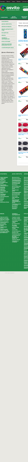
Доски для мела (16, 177)
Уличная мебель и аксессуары (4, 223)
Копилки (2, 197)
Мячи (25, 231)
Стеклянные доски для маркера (16, 204)
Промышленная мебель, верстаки (4, 230)
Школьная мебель (7, 26)
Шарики (2, 199)
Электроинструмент (16, 220)
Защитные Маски (16, 239)
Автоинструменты (16, 231)
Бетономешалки (16, 223)
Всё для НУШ (5, 32)
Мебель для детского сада (7, 30)
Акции (13, 1)
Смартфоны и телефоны (15, 241)
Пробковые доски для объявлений (16, 183)
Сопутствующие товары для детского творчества (4, 179)
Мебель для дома (4, 220)
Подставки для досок (15, 198)
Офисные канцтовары (3, 190)
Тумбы (25, 199)
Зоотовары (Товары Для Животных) (4, 232)
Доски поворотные (16, 186)
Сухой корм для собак (8, 47)
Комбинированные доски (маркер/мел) (16, 181)
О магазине (2, 1)
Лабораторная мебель (3, 227)
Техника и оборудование (6, 38)
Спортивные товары (15, 222)
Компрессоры (15, 232)
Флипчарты (14, 184)
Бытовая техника (16, 218)
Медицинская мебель (3, 225)
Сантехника (15, 229)
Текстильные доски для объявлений (16, 193)
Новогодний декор (4, 196)
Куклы (25, 223)
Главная (20, 23)
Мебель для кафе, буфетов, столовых (4, 219)
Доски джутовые (16, 194)
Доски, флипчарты (7, 24)
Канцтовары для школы (4, 192)
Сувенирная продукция (3, 195)
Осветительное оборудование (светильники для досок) (16, 201)
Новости (8, 1)
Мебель (4, 35)
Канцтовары (5, 21)
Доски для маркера (16, 178)
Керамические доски (15, 190)
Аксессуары (15, 196)
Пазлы (25, 249)
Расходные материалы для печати (4, 182)
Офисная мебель (4, 217)
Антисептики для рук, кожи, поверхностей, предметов (16, 237)
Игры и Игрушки (6, 41)
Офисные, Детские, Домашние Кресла (7, 45)
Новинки (19, 1)
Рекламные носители (14, 208)
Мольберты (14, 206)
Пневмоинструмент (16, 234)
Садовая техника (16, 217)
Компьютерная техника (15, 228)
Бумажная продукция (2, 188)
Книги (1, 200)
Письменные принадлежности (4, 185)
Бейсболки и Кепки (4, 202)
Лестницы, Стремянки (14, 226)
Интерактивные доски (15, 188)
